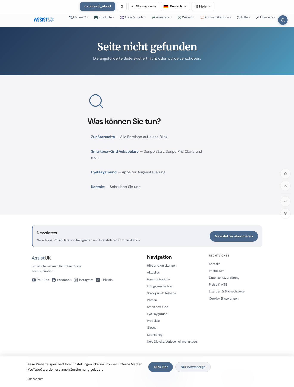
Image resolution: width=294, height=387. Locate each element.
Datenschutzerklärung (224, 278)
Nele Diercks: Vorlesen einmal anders (172, 341)
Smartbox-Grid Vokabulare (115, 151)
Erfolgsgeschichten (160, 286)
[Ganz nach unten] (285, 213)
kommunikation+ (158, 279)
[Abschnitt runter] (285, 201)
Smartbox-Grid (157, 307)
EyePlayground (104, 172)
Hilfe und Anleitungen (161, 265)
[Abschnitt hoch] (285, 185)
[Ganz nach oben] (285, 173)
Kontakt (98, 186)
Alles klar (160, 367)
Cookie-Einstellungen (223, 298)
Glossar (152, 327)
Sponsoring (154, 335)
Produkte (153, 321)
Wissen (152, 300)
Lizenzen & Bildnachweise (226, 291)
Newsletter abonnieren (234, 236)
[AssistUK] (44, 20)
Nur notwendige (193, 367)
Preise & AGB (218, 284)
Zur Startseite (103, 136)
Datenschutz (34, 379)
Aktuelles (153, 272)
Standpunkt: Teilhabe (161, 293)
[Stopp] (122, 6)
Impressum (216, 271)
